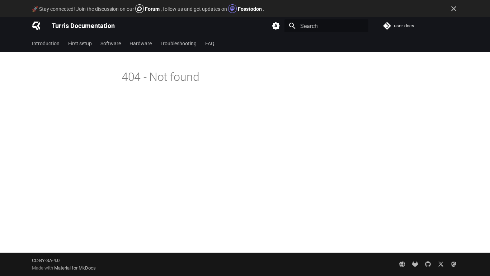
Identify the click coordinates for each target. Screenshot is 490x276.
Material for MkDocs (75, 268)
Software (110, 43)
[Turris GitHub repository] (428, 264)
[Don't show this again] (453, 8)
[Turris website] (402, 264)
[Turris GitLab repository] (415, 264)
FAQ (210, 43)
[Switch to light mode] (276, 26)
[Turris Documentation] (36, 26)
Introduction (46, 43)
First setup (80, 43)
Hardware (140, 43)
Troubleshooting (178, 43)
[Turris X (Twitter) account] (441, 264)
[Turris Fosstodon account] (454, 264)
